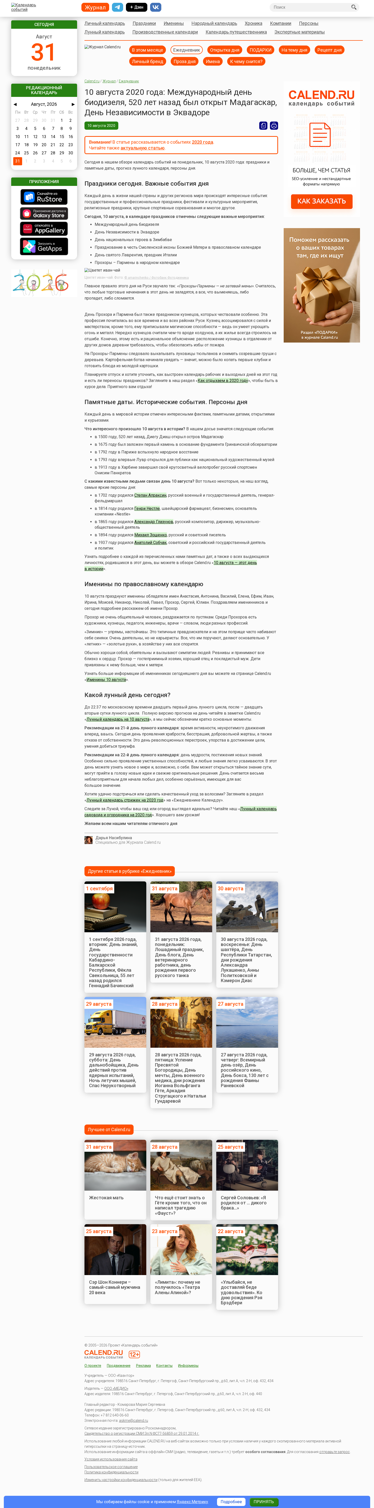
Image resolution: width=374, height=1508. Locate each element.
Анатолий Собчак (150, 542)
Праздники (144, 23)
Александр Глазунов (153, 521)
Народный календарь (214, 23)
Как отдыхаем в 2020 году (223, 380)
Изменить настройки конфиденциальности (120, 1480)
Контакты (164, 1365)
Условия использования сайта (110, 1459)
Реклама (143, 1365)
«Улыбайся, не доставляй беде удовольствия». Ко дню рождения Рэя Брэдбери (241, 1292)
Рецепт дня (330, 49)
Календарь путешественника (236, 32)
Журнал (109, 81)
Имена (213, 61)
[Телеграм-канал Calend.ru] (117, 7)
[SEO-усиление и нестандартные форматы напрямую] (322, 215)
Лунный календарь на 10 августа (118, 719)
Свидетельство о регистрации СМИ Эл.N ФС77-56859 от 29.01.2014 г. (141, 1433)
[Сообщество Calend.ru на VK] (155, 7)
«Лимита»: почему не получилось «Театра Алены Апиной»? (177, 1287)
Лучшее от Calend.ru (109, 1129)
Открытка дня (224, 49)
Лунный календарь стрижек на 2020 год (125, 800)
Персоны (309, 23)
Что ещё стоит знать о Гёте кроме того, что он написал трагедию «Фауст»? (181, 1205)
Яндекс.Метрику (192, 1501)
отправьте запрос (334, 1452)
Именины (174, 23)
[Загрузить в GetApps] (44, 247)
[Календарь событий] (43, 7)
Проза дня (185, 61)
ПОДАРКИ (260, 49)
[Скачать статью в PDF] (263, 126)
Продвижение (119, 1365)
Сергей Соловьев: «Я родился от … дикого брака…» (244, 1203)
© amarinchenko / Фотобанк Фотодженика (156, 277)
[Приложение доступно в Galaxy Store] (44, 214)
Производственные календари (165, 32)
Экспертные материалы (300, 32)
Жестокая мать (106, 1197)
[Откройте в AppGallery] (44, 229)
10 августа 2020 (101, 126)
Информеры (188, 1365)
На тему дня (294, 49)
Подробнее (231, 1501)
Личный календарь (104, 23)
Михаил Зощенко (150, 535)
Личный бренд (147, 61)
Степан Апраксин (150, 495)
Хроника (253, 23)
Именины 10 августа (106, 679)
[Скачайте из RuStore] (44, 197)
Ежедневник (186, 49)
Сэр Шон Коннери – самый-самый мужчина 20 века (114, 1287)
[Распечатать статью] (274, 126)
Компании (280, 23)
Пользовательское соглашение (111, 1467)
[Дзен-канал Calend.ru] (136, 7)
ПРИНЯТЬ (264, 1502)
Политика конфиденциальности (111, 1472)
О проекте (92, 1365)
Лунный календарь (104, 32)
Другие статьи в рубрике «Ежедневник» (129, 871)
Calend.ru (91, 81)
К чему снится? (246, 61)
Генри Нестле (147, 508)
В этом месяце (147, 49)
